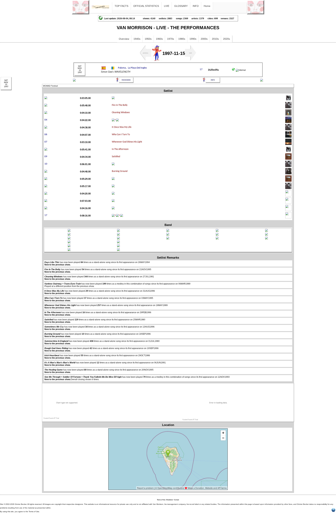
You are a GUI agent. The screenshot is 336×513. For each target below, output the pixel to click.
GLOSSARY (181, 6)
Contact (176, 500)
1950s (148, 38)
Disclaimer (169, 500)
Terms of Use (161, 500)
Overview (124, 38)
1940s (137, 38)
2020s (226, 38)
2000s (204, 38)
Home (207, 6)
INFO (196, 6)
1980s (181, 38)
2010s (215, 38)
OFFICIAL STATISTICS (146, 6)
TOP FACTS (121, 6)
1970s (170, 38)
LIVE (166, 6)
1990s (193, 38)
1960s (159, 38)
